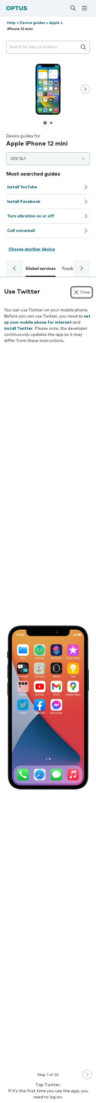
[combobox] (42, 47)
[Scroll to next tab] (81, 268)
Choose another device (31, 249)
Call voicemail (21, 231)
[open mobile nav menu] (84, 8)
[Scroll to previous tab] (14, 268)
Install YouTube (22, 187)
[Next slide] (85, 89)
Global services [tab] (41, 269)
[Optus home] (16, 8)
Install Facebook (23, 202)
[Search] (73, 8)
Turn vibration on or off (30, 216)
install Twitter (18, 328)
